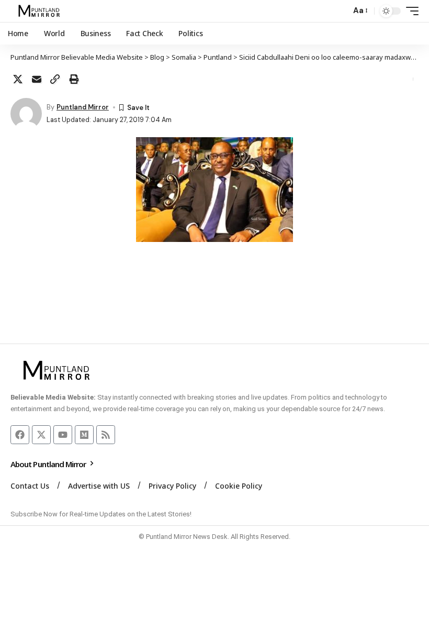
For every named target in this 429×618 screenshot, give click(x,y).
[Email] (36, 79)
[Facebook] (19, 434)
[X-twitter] (41, 434)
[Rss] (105, 434)
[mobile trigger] (410, 11)
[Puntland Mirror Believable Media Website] (40, 11)
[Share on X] (17, 79)
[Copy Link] (55, 79)
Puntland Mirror (83, 107)
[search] (340, 11)
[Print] (73, 79)
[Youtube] (62, 434)
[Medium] (84, 434)
